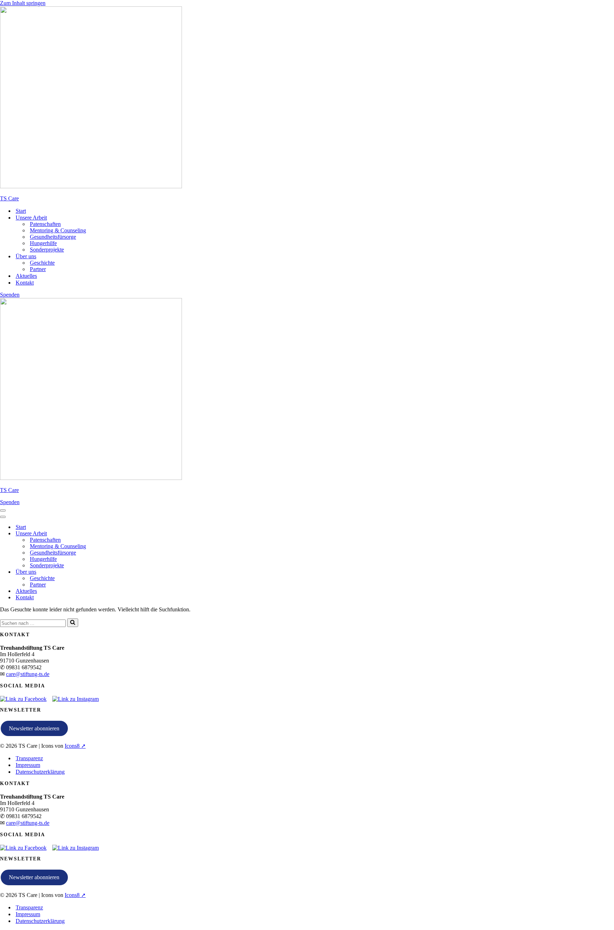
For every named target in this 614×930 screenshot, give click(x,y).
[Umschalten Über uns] (124, 572)
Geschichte (42, 263)
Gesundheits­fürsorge (53, 237)
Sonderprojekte (47, 250)
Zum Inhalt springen (22, 3)
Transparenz (29, 758)
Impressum (28, 765)
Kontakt (25, 283)
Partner (38, 269)
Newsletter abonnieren (34, 728)
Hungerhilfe (43, 243)
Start (21, 211)
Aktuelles (26, 276)
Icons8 (72, 746)
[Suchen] (72, 622)
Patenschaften (45, 224)
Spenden (10, 295)
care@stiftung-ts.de (27, 674)
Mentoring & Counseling (58, 230)
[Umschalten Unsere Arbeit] (124, 534)
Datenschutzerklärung (40, 772)
